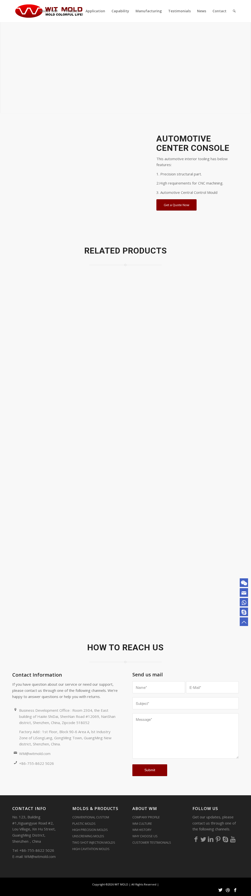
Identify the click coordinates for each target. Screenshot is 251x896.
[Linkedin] (210, 839)
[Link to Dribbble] (227, 890)
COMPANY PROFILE (146, 817)
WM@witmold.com (34, 753)
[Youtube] (233, 839)
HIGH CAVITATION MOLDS (91, 849)
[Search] (234, 11)
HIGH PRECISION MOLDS (90, 829)
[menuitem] (49, 11)
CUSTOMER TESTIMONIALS (151, 842)
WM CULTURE (142, 823)
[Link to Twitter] (220, 890)
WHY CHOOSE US (145, 836)
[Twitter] (203, 839)
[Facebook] (196, 839)
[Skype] (225, 839)
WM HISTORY (141, 829)
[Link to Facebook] (235, 890)
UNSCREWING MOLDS (88, 836)
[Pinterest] (218, 839)
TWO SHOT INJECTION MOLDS (93, 842)
